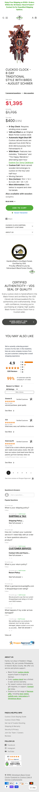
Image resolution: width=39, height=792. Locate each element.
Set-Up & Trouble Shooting (15, 723)
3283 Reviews (13, 371)
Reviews (8, 736)
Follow (6, 510)
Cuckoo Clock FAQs (12, 720)
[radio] (27, 362)
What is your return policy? (16, 564)
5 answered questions (13, 93)
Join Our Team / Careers (14, 733)
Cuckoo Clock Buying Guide (15, 717)
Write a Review (19, 392)
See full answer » (16, 523)
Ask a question (29, 93)
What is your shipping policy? (17, 508)
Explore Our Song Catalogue (21, 162)
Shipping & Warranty (12, 726)
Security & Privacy (12, 729)
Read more (10, 201)
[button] (9, 525)
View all (8, 635)
